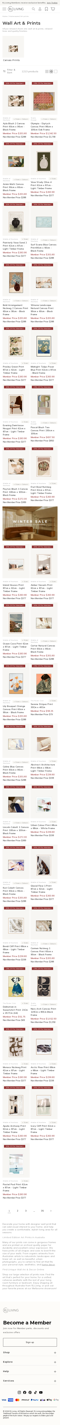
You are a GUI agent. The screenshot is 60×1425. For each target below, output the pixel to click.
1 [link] (9, 1210)
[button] (4, 9)
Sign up (30, 1342)
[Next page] (50, 1210)
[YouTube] (41, 1393)
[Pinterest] (30, 1393)
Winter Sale (15, 3)
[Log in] (39, 9)
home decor (48, 1264)
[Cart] (52, 9)
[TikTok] (35, 1393)
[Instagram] (19, 1393)
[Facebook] (25, 1393)
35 (42, 1210)
